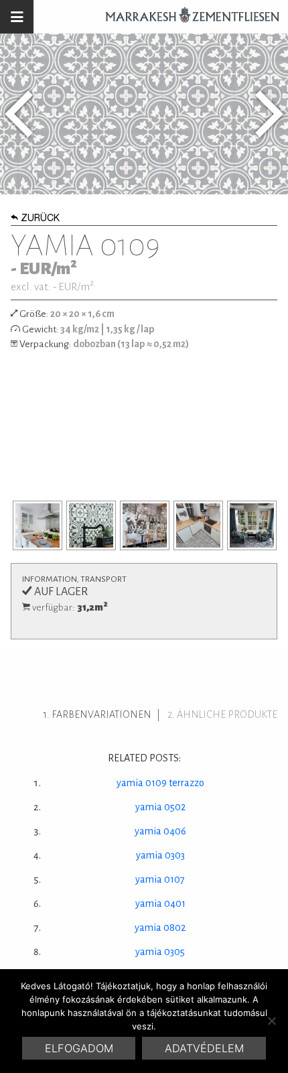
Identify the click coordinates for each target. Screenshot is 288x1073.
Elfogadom (79, 1048)
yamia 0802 (160, 927)
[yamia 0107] (19, 113)
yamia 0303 (160, 855)
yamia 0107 (160, 879)
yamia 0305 (160, 951)
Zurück (40, 219)
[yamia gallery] (37, 525)
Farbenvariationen (101, 714)
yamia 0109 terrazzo (160, 782)
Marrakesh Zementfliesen (186, 17)
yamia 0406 (160, 831)
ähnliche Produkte (227, 714)
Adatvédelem (204, 1048)
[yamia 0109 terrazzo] (269, 113)
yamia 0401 (160, 903)
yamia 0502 (160, 807)
